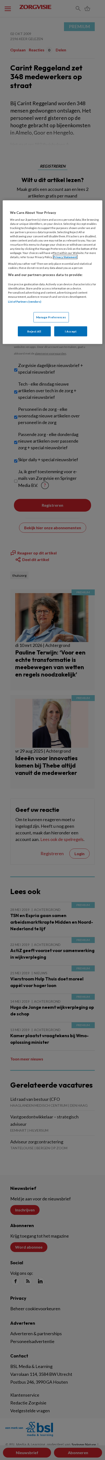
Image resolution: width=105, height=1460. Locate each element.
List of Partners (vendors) (24, 301)
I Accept (71, 331)
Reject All (34, 331)
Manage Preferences (51, 317)
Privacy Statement (65, 257)
